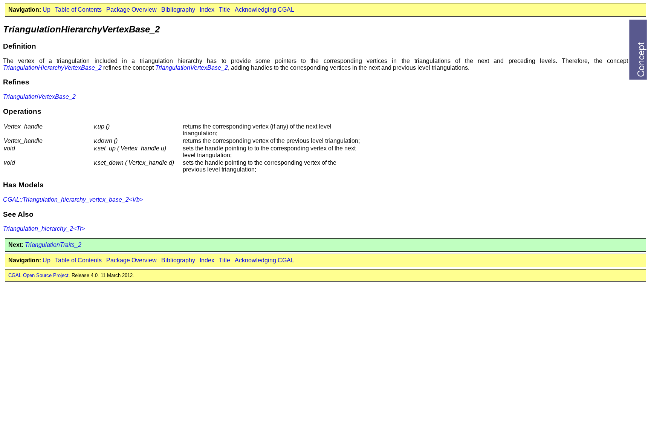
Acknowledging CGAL (264, 9)
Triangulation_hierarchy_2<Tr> (44, 228)
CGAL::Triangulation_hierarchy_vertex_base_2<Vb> (73, 199)
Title (224, 9)
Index (207, 9)
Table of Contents (78, 9)
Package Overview (131, 9)
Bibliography (178, 9)
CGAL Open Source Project (38, 275)
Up (46, 9)
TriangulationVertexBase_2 (191, 67)
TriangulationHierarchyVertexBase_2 (52, 67)
